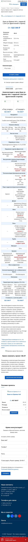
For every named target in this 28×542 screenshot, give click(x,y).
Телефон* (4, 447)
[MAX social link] (12, 516)
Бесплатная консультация (14, 377)
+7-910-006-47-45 (22, 1)
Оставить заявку (14, 74)
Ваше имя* (4, 440)
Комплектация (7, 65)
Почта (3, 453)
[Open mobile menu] (1, 4)
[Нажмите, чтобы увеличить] (3, 14)
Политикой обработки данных (9, 469)
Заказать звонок (23, 4)
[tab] (9, 88)
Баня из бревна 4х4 (14, 394)
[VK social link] (15, 516)
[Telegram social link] (8, 516)
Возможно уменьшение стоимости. (13, 79)
